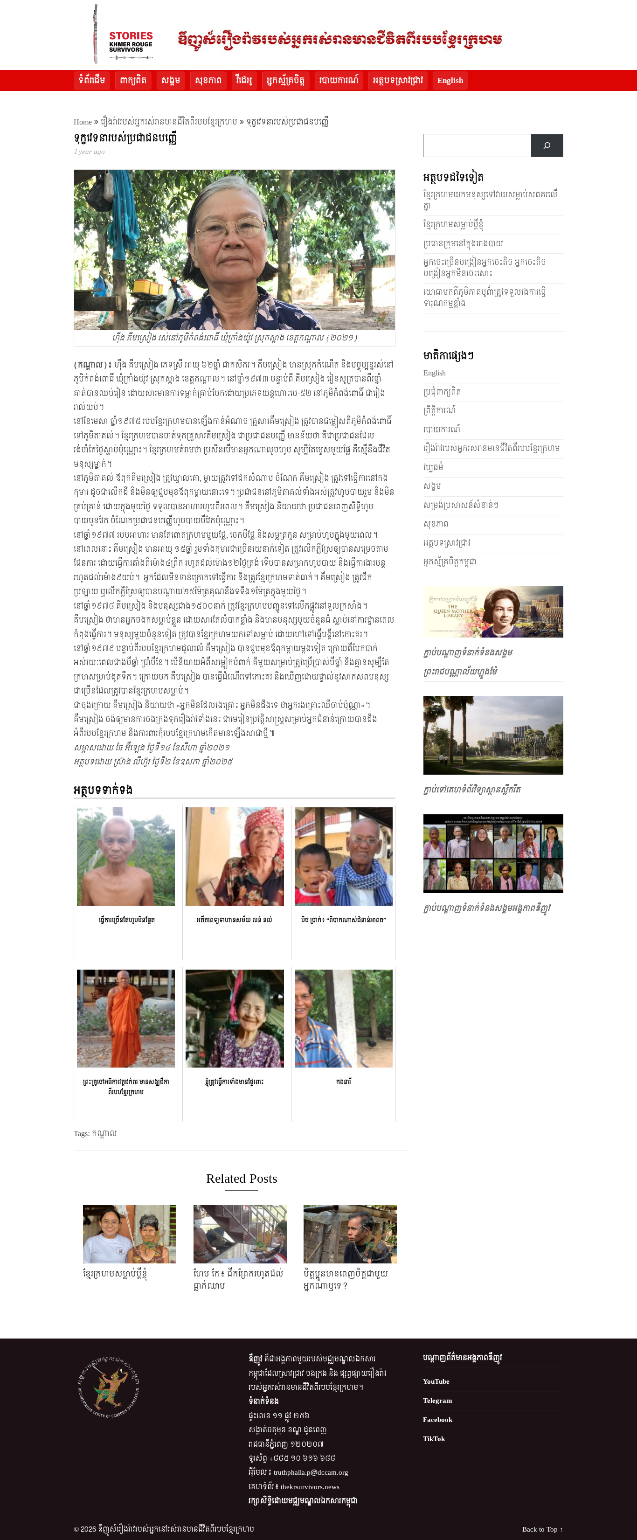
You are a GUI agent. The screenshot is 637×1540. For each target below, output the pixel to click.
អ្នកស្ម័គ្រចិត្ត (286, 80)
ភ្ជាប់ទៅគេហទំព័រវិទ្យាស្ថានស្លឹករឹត (471, 790)
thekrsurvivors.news (310, 1487)
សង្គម (170, 80)
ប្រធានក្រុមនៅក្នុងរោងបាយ (463, 243)
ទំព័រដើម (91, 80)
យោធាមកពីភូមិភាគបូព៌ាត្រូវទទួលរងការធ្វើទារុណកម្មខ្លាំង (484, 297)
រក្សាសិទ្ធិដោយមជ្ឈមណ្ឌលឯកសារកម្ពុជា (303, 1501)
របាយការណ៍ (339, 80)
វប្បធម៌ (433, 467)
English (450, 80)
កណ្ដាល (104, 1133)
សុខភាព (208, 80)
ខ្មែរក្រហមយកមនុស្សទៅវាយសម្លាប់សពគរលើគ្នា (490, 200)
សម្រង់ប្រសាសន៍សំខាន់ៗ (461, 505)
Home (83, 122)
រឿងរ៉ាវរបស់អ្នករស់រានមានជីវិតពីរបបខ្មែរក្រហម (169, 122)
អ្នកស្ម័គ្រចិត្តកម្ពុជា (450, 562)
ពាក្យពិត (133, 80)
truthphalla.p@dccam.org (311, 1472)
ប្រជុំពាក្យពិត (442, 392)
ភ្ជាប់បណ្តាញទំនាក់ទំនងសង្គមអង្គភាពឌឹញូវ (486, 908)
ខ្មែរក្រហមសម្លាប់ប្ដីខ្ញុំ (453, 224)
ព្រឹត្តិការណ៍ (439, 410)
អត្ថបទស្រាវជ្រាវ (398, 80)
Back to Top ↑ (542, 1529)
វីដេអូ (244, 80)
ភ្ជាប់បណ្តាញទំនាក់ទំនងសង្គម (467, 652)
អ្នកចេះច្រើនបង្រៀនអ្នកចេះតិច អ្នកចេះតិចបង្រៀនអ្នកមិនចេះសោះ (484, 268)
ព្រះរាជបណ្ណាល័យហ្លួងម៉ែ (460, 672)
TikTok (434, 1439)
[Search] (547, 145)
